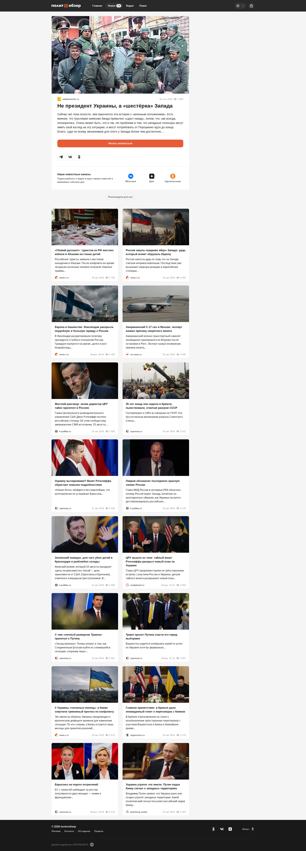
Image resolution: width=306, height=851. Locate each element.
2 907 (183, 658)
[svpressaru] (127, 431)
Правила (98, 831)
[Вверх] (248, 829)
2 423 (183, 812)
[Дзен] (230, 829)
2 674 (112, 735)
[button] (61, 157)
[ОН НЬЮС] (127, 354)
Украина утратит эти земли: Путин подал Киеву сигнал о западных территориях (153, 786)
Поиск (143, 5)
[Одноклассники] (213, 829)
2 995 (112, 585)
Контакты (69, 831)
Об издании (84, 831)
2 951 (112, 658)
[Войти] (251, 6)
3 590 (112, 431)
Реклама (56, 831)
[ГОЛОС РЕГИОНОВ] (127, 735)
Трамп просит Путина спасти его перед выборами (151, 636)
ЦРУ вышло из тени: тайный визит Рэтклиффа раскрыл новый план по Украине (150, 561)
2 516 (112, 812)
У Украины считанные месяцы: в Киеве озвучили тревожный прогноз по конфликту (84, 709)
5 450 (183, 277)
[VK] (222, 829)
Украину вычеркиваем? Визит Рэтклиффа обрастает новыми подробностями (83, 482)
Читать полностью (120, 143)
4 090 (183, 354)
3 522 (183, 431)
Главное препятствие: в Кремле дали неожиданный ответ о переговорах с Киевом (155, 709)
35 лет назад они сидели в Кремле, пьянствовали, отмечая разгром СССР (151, 405)
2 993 (183, 585)
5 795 (112, 277)
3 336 (112, 508)
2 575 (183, 735)
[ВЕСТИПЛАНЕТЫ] (127, 585)
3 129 (183, 508)
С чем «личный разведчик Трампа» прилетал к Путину (78, 636)
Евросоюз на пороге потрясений (76, 784)
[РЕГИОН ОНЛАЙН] (56, 277)
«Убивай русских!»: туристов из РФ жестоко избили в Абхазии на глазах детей (84, 252)
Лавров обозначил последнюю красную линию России (153, 482)
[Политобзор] (66, 6)
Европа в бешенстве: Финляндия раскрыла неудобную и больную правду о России (84, 329)
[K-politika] (56, 431)
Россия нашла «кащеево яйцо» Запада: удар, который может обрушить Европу (156, 252)
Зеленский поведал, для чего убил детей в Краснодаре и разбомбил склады (83, 559)
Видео (130, 5)
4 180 (112, 354)
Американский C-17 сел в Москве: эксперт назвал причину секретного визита (154, 329)
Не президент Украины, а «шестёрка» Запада (115, 106)
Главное (97, 5)
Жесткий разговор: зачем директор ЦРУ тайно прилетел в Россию (81, 405)
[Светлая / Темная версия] (240, 6)
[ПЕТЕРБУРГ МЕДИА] (127, 812)
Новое (114, 5)
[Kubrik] (59, 99)
